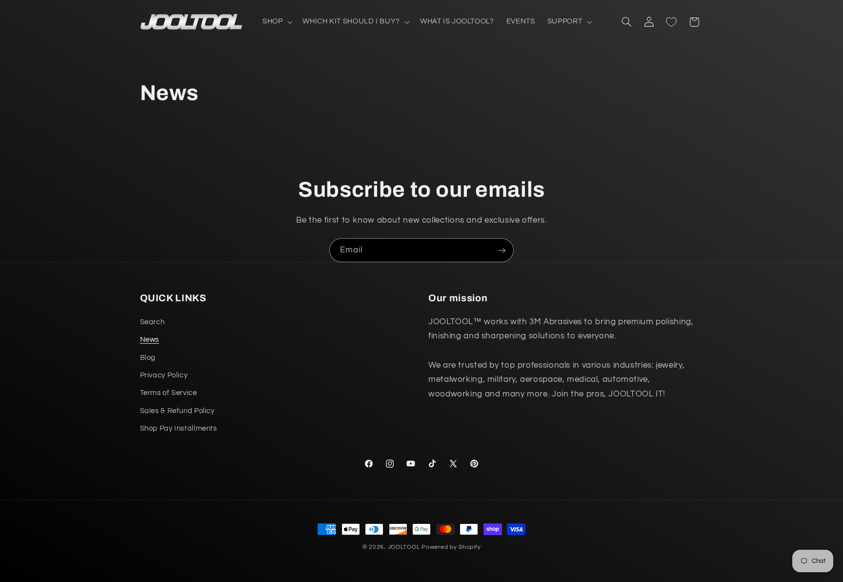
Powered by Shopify (451, 547)
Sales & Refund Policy (177, 411)
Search (152, 322)
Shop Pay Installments (178, 428)
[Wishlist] (671, 22)
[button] (276, 22)
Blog (148, 357)
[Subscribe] (502, 250)
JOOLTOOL (404, 547)
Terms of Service (168, 392)
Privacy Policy (164, 375)
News (150, 339)
